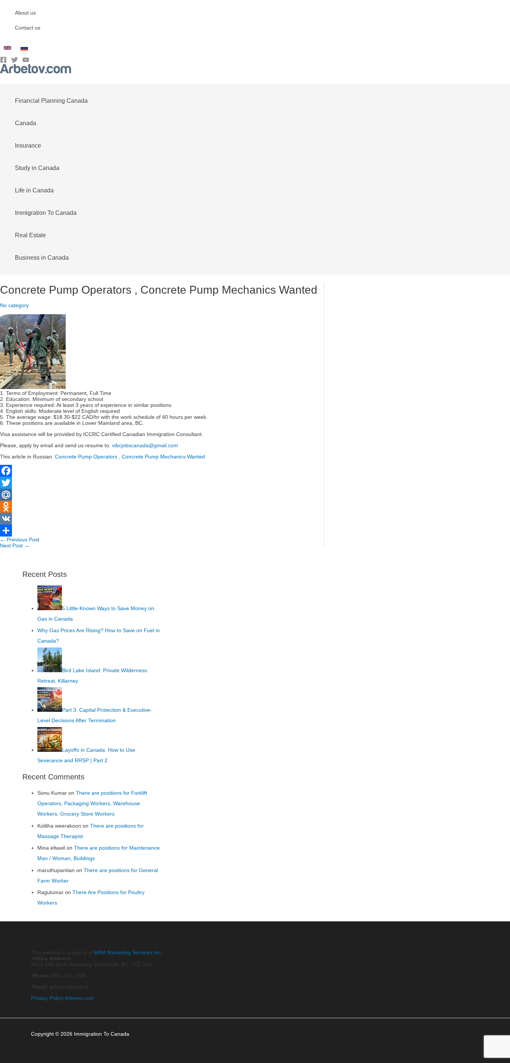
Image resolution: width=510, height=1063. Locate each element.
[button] (2, 79)
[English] (8, 50)
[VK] (162, 519)
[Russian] (25, 50)
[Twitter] (14, 61)
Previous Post (19, 540)
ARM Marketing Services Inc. (128, 952)
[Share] (162, 531)
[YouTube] (25, 61)
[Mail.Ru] (162, 495)
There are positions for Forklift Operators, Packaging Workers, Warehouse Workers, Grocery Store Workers (92, 803)
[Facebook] (3, 61)
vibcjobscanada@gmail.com (145, 445)
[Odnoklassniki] (162, 507)
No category (14, 305)
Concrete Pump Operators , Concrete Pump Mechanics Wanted (130, 457)
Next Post (14, 546)
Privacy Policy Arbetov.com (62, 998)
